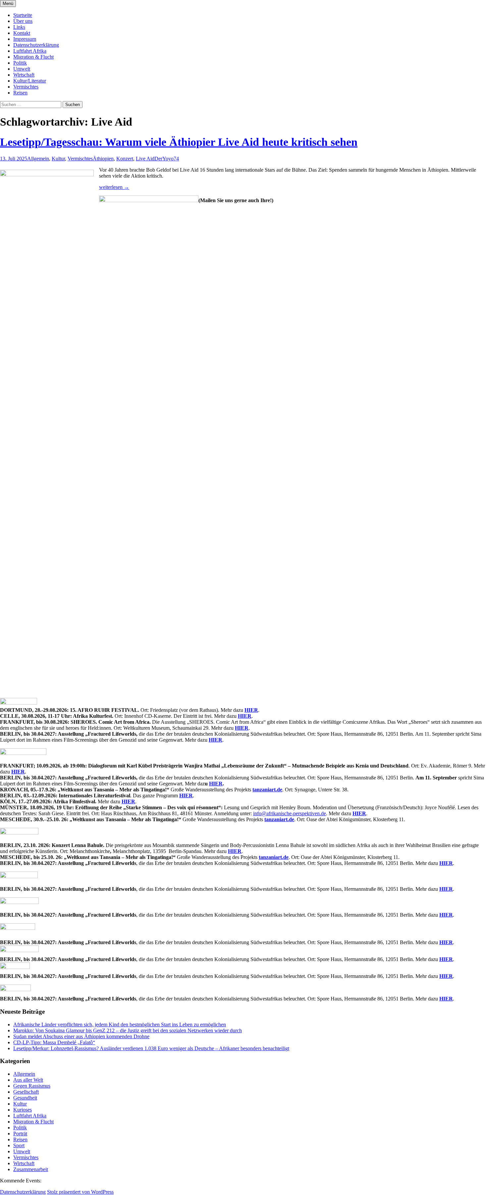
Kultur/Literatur (29, 81)
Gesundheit (25, 1098)
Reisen (20, 92)
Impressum (24, 39)
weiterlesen (114, 187)
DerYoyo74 (166, 158)
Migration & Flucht (33, 57)
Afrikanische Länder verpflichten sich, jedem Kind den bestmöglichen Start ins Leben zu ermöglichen (119, 1024)
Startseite (22, 15)
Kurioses (22, 1109)
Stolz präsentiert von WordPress (80, 1192)
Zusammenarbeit (30, 1169)
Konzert (124, 158)
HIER (251, 710)
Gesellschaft (26, 1092)
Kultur (58, 158)
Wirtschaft (23, 75)
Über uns (22, 21)
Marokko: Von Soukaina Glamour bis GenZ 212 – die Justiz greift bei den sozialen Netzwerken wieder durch (127, 1030)
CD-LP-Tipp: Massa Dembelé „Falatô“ (54, 1042)
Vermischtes (25, 86)
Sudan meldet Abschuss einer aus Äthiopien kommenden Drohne (81, 1036)
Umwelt (21, 69)
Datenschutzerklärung (36, 45)
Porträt (20, 1133)
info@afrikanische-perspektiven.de (289, 813)
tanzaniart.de (267, 789)
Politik (20, 63)
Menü (8, 3)
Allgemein (38, 158)
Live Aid (145, 158)
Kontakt (21, 33)
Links (19, 27)
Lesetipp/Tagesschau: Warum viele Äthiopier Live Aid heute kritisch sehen (178, 142)
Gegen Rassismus (31, 1086)
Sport (19, 1145)
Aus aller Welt (28, 1080)
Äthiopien (103, 158)
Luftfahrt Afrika (29, 51)
